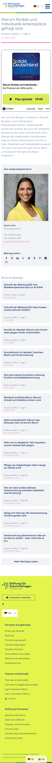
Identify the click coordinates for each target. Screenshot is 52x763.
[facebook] (3, 604)
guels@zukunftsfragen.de (16, 241)
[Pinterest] (39, 258)
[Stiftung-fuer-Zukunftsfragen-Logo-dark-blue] (16, 583)
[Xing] (45, 258)
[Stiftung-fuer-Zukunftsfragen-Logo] (13, 3)
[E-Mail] (6, 262)
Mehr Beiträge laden (26, 561)
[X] (11, 258)
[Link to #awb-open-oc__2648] (47, 6)
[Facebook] (6, 258)
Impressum (7, 757)
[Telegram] (28, 258)
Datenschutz (20, 757)
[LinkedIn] (17, 258)
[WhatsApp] (23, 258)
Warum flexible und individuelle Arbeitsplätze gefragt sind (23, 24)
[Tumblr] (34, 258)
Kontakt (35, 754)
